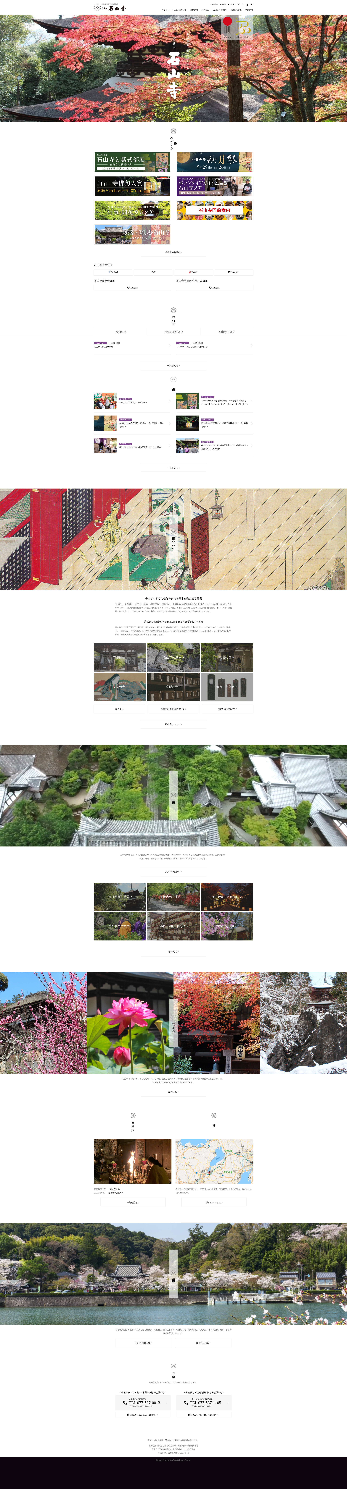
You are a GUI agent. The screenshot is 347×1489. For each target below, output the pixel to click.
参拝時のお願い (172, 252)
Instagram (234, 272)
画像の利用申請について (173, 709)
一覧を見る (172, 365)
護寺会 (224, 4)
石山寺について (179, 10)
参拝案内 (194, 10)
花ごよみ (205, 10)
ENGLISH (232, 4)
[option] (120, 332)
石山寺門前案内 (219, 10)
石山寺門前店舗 (142, 1343)
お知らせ (165, 10)
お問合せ (215, 4)
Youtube (194, 272)
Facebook (114, 272)
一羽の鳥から (114, 1189)
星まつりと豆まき (116, 1193)
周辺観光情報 (235, 10)
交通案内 (249, 10)
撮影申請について (226, 709)
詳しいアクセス (213, 1202)
